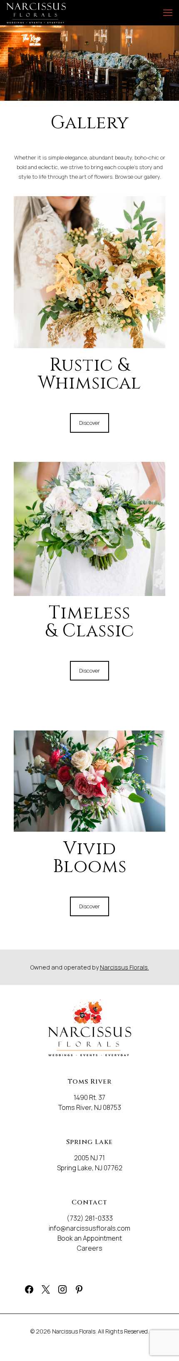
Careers (89, 1248)
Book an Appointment (89, 1238)
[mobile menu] (168, 12)
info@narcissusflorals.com (89, 1228)
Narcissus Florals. (124, 967)
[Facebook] (27, 1286)
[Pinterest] (77, 1286)
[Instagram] (60, 1286)
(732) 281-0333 (90, 1218)
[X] (43, 1286)
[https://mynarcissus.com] (36, 12)
